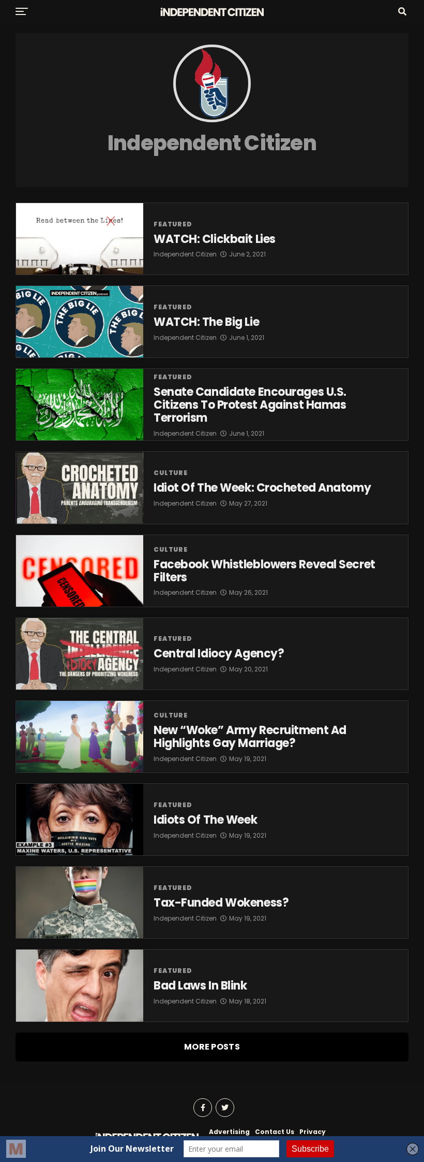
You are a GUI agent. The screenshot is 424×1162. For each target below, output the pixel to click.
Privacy (312, 1131)
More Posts (212, 1047)
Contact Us (274, 1131)
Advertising (229, 1131)
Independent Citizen (185, 254)
